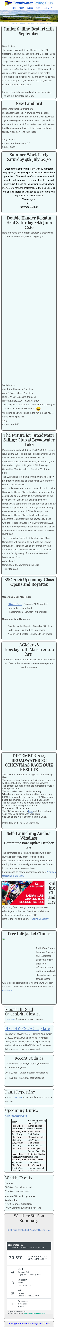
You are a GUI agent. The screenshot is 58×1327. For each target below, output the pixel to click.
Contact (48, 8)
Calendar (31, 24)
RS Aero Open (15, 604)
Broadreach (40, 24)
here (30, 811)
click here (7, 990)
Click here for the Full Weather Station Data (29, 1230)
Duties (49, 24)
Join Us (39, 8)
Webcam (14, 24)
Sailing (30, 8)
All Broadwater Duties (16, 1115)
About (21, 8)
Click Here (10, 1019)
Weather (22, 24)
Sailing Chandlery (40, 919)
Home (14, 8)
